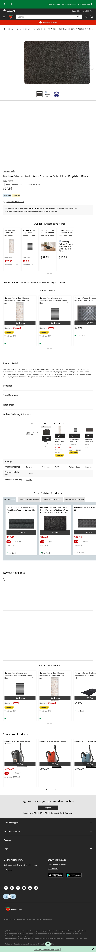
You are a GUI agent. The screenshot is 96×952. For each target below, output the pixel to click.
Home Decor (28, 29)
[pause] (11, 4)
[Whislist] (86, 16)
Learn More (53, 868)
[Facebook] (6, 888)
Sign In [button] (48, 808)
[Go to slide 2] (48, 94)
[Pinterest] (30, 888)
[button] (78, 16)
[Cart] (91, 16)
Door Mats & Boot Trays (63, 29)
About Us (7, 840)
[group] (12, 332)
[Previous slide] (4, 4)
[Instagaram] (18, 888)
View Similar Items (33, 184)
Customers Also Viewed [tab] (29, 499)
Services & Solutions (12, 831)
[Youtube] (24, 888)
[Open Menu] (4, 16)
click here (61, 282)
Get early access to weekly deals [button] (47, 949)
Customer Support (11, 823)
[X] (12, 888)
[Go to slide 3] (57, 94)
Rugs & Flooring (43, 29)
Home (9, 29)
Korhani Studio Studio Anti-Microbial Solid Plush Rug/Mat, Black (45, 176)
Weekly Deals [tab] (9, 499)
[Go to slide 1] (39, 94)
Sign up (9, 870)
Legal (6, 849)
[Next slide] (91, 4)
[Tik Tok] (36, 888)
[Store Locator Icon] (4, 11)
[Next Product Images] (92, 67)
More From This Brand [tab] (74, 499)
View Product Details (14, 184)
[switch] (29, 434)
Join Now (68, 813)
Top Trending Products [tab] (52, 499)
